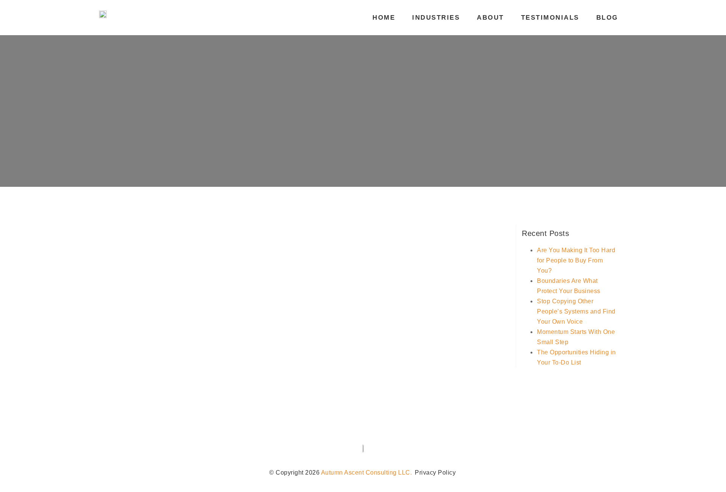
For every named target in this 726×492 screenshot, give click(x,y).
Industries (436, 17)
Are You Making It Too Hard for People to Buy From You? (576, 260)
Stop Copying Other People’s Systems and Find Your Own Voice (576, 311)
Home (383, 17)
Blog (607, 17)
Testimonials (550, 17)
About (490, 17)
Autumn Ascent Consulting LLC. (366, 472)
